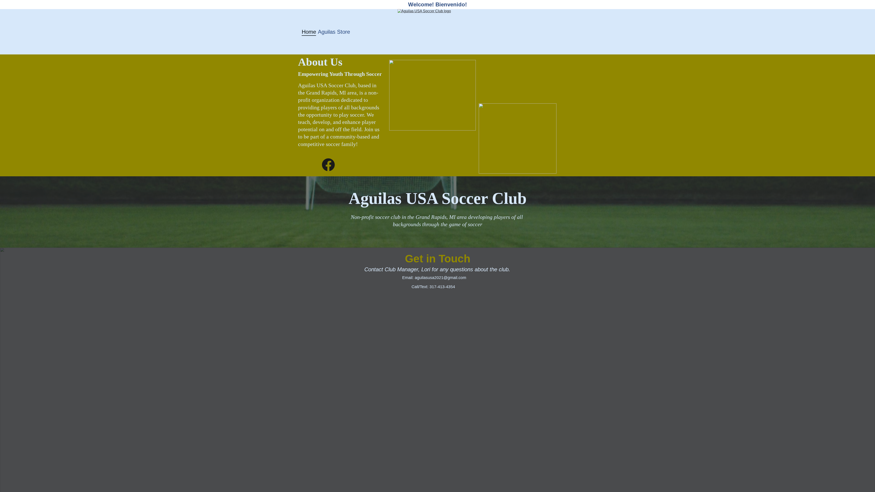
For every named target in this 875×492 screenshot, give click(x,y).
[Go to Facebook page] (328, 164)
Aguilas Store (334, 32)
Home (309, 32)
